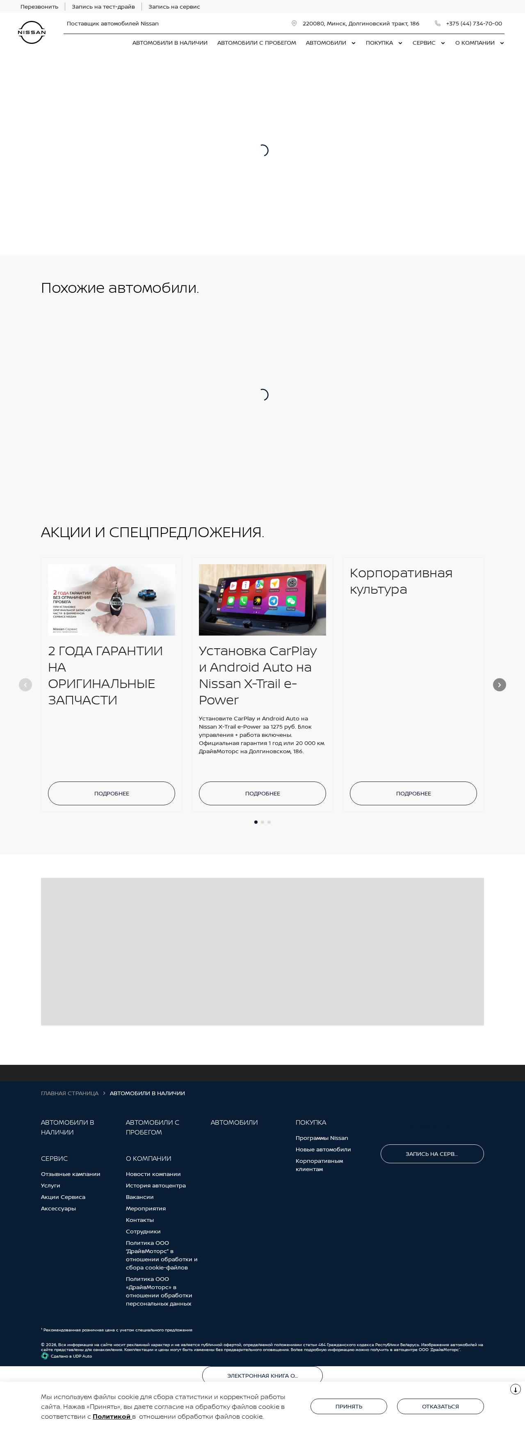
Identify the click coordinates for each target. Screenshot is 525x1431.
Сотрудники (143, 1231)
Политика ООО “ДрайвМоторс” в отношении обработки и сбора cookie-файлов (162, 1255)
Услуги (50, 1185)
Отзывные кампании (70, 1174)
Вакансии (140, 1197)
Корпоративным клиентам (319, 1165)
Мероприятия (146, 1208)
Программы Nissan (322, 1138)
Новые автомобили (323, 1149)
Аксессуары (58, 1208)
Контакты (140, 1220)
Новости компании (153, 1174)
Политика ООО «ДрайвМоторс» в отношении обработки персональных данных (159, 1291)
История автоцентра (156, 1185)
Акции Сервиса (63, 1197)
